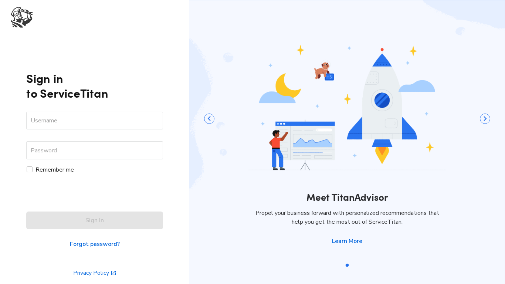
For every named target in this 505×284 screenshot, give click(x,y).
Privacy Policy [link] (91, 273)
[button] (347, 241)
